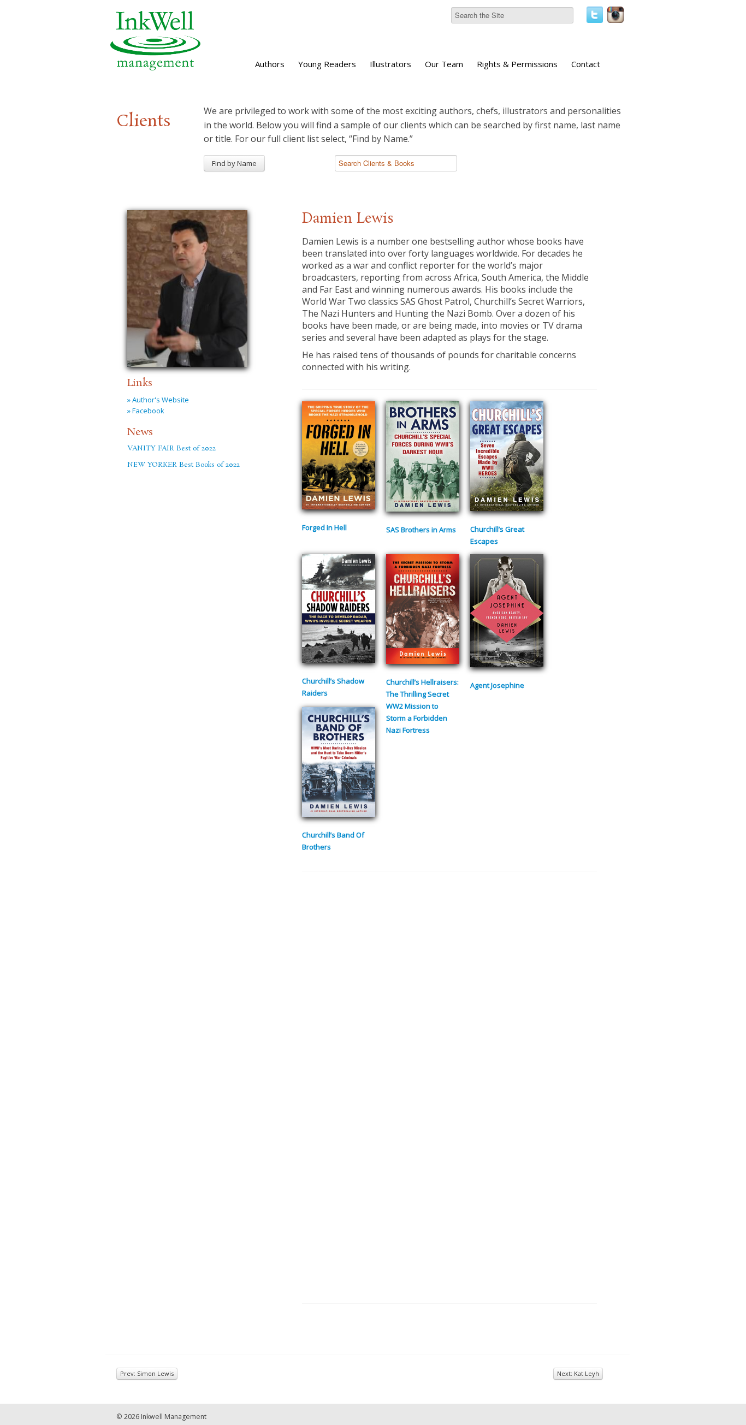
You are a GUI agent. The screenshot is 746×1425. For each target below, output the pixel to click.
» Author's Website (158, 400)
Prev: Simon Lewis (147, 1373)
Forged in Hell (324, 527)
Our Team (444, 63)
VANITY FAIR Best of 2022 (171, 448)
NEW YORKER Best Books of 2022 (183, 465)
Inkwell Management (173, 1416)
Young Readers (327, 63)
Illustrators (390, 63)
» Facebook (145, 410)
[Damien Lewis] (187, 287)
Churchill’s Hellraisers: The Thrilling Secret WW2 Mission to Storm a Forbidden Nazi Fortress (422, 706)
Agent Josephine (497, 685)
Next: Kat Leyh (578, 1373)
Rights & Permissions (517, 63)
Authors (270, 63)
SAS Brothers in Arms (421, 530)
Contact (585, 63)
